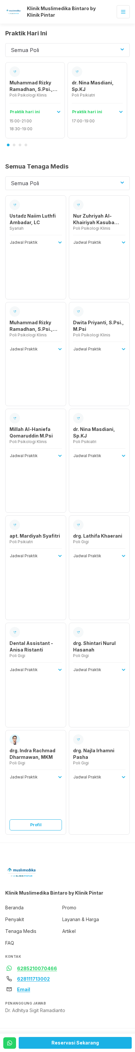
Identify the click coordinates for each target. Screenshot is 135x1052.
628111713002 (33, 979)
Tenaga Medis (20, 931)
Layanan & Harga (80, 919)
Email (23, 989)
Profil (36, 824)
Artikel (69, 931)
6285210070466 (37, 968)
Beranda (14, 907)
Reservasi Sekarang (75, 1042)
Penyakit (14, 919)
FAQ (9, 943)
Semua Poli (25, 50)
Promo (69, 907)
